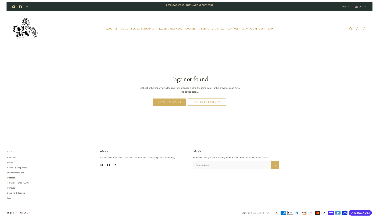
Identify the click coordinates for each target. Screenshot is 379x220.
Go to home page (169, 102)
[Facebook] (20, 7)
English (10, 213)
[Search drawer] (350, 29)
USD (26, 213)
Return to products (207, 102)
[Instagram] (14, 7)
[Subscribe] (275, 165)
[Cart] (364, 29)
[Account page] (357, 29)
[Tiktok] (27, 7)
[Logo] (25, 29)
